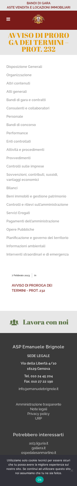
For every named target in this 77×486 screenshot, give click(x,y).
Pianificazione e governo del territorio (37, 238)
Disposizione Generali (24, 67)
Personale (14, 116)
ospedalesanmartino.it (38, 453)
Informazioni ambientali (25, 246)
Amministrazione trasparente (38, 404)
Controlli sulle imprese (25, 166)
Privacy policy (38, 414)
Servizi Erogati (18, 213)
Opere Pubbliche (20, 229)
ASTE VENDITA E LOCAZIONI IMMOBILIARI (38, 7)
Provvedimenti (18, 158)
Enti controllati (18, 141)
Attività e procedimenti (25, 150)
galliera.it (39, 448)
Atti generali (16, 92)
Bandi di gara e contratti (26, 100)
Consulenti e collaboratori (27, 108)
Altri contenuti (18, 83)
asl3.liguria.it (38, 443)
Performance (17, 133)
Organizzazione (19, 75)
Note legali (38, 409)
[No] (72, 470)
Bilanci (12, 188)
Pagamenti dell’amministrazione (32, 221)
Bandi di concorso (21, 125)
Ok (39, 479)
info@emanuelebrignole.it (38, 389)
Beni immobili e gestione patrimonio (36, 196)
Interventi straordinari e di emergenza (37, 254)
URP (38, 418)
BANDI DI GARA (38, 3)
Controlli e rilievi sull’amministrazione (37, 205)
